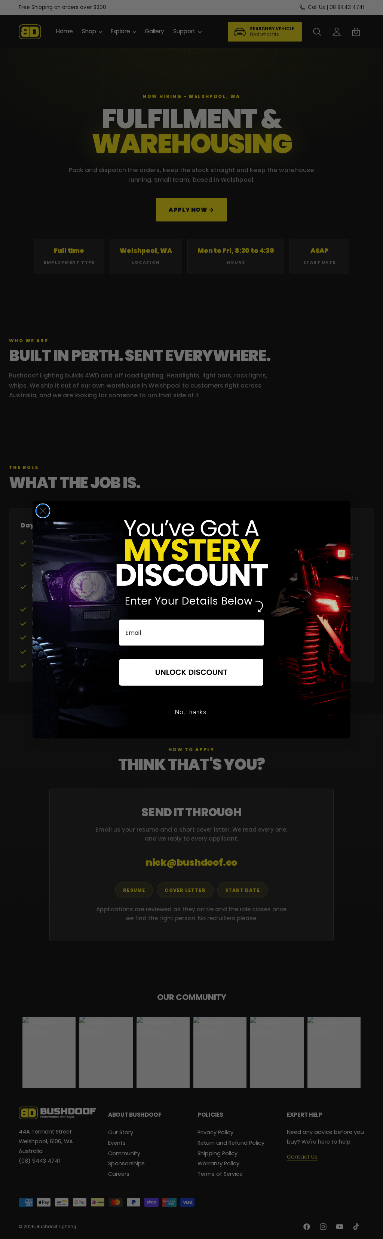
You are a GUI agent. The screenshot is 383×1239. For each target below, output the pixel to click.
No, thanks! (191, 712)
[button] (191, 672)
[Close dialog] (42, 510)
